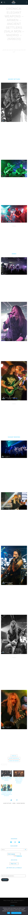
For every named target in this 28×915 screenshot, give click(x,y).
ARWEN (13, 803)
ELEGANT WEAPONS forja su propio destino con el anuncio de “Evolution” (19, 780)
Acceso (12, 905)
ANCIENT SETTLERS (7, 803)
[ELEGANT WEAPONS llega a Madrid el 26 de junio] (6, 773)
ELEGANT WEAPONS (21, 803)
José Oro (13, 42)
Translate (19, 856)
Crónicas (19, 42)
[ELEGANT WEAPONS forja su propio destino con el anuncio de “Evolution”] (18, 773)
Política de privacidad (16, 912)
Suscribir (5, 879)
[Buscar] (25, 849)
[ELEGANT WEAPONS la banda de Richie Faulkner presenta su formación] (6, 788)
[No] (26, 910)
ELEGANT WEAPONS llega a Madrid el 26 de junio (6, 779)
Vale (9, 912)
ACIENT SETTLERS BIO (14, 760)
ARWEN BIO (14, 755)
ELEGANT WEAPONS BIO (14, 758)
